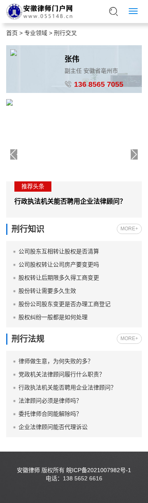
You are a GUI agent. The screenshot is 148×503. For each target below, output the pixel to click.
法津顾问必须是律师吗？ (50, 400)
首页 (12, 33)
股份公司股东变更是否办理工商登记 (64, 304)
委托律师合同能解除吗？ (50, 413)
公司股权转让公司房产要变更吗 (58, 264)
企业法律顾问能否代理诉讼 (53, 427)
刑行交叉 (65, 33)
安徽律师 (28, 470)
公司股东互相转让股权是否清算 (58, 251)
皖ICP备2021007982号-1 (98, 470)
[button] (134, 154)
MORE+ (129, 229)
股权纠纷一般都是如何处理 (53, 317)
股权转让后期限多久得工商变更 (58, 277)
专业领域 (35, 33)
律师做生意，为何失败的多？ (55, 361)
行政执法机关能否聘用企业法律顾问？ (70, 201)
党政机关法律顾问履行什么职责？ (61, 374)
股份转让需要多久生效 (47, 290)
